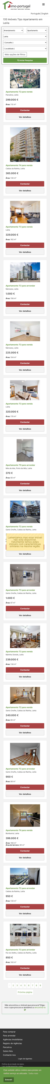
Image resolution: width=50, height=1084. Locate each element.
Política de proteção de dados (13, 1064)
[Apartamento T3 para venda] (25, 212)
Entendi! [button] (8, 1080)
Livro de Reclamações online (12, 1066)
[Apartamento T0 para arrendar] (25, 450)
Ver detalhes (25, 117)
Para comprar (9, 1032)
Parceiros (7, 1047)
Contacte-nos (9, 1055)
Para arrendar (9, 1035)
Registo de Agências (12, 1043)
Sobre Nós (8, 1051)
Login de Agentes (25, 1059)
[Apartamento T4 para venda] (25, 144)
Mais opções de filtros (15, 54)
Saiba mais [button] (33, 1073)
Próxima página (25, 992)
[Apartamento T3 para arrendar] (25, 272)
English (45, 13)
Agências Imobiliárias (12, 1039)
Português (35, 13)
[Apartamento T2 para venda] (25, 78)
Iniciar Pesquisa (26, 60)
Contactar (25, 110)
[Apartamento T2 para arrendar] (25, 754)
